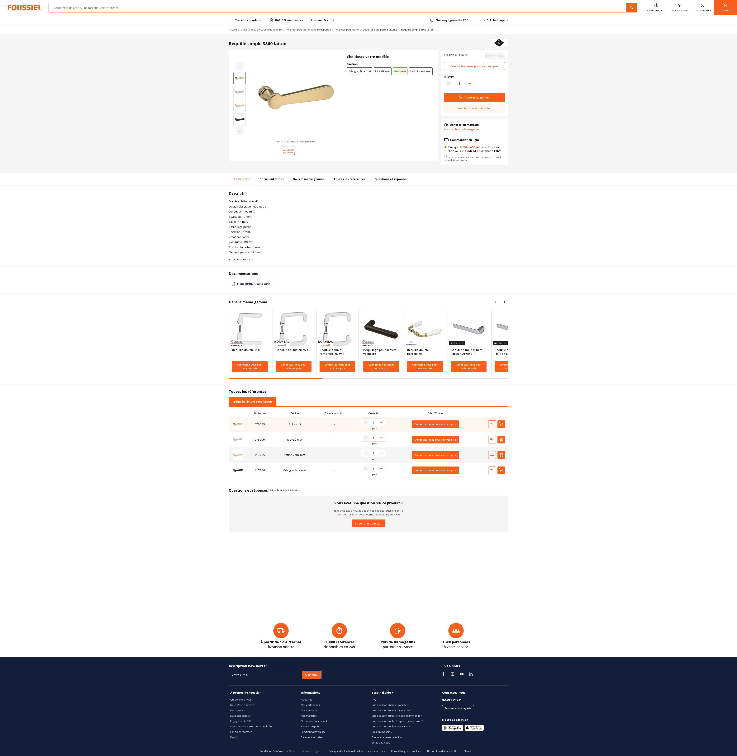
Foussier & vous (322, 20)
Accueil (233, 29)
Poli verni (400, 71)
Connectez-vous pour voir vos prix (474, 66)
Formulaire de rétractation (387, 737)
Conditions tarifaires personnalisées (251, 726)
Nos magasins (309, 710)
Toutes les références (349, 179)
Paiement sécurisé (312, 737)
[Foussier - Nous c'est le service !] (24, 8)
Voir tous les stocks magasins (461, 129)
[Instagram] (452, 674)
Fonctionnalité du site (313, 732)
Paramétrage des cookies (406, 751)
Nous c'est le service (242, 705)
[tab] (252, 401)
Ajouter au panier (477, 97)
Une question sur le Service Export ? (392, 726)
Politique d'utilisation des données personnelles (357, 751)
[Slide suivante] (504, 302)
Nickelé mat (382, 71)
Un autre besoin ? (382, 732)
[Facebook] (443, 674)
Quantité (449, 77)
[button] (296, 98)
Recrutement (237, 710)
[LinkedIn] (471, 674)
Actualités (306, 699)
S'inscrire (311, 675)
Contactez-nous (381, 742)
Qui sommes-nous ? (241, 699)
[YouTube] (462, 674)
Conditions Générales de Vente (278, 751)
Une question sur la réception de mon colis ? (397, 721)
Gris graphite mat (359, 71)
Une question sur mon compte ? (390, 705)
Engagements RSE (240, 721)
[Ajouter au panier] (501, 424)
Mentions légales (312, 751)
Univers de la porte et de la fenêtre (261, 29)
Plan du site (470, 751)
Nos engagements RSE (452, 20)
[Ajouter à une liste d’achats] (492, 424)
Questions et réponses (390, 179)
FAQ (374, 699)
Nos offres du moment (314, 721)
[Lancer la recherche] (631, 7)
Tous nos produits (248, 20)
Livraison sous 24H (241, 715)
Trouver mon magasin (458, 708)
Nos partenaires (310, 705)
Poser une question (368, 523)
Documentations (271, 179)
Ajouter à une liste (477, 108)
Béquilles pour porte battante (380, 29)
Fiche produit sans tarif (253, 283)
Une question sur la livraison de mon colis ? (397, 715)
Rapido (234, 737)
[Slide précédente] (495, 302)
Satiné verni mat (420, 71)
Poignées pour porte (347, 29)
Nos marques (309, 715)
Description (241, 179)
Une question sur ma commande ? (391, 710)
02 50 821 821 (452, 700)
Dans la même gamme (308, 179)
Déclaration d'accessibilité (442, 751)
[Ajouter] (470, 83)
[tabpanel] (368, 444)
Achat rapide (499, 20)
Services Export (310, 726)
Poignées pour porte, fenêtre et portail (308, 29)
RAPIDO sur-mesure (289, 20)
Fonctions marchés (241, 732)
